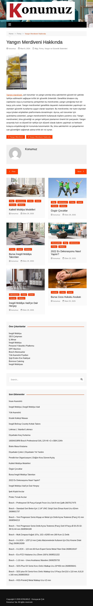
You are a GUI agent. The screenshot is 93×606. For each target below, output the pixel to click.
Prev (14, 171)
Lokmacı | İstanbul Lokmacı (21, 429)
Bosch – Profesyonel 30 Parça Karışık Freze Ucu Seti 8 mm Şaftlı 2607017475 (42, 503)
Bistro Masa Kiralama (18, 446)
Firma (41, 49)
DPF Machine (15, 349)
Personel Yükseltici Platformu (21, 346)
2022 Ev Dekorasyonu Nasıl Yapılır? (24, 480)
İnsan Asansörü (15, 401)
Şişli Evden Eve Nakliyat (19, 358)
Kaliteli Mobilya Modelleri (22, 209)
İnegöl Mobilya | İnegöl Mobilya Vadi (24, 407)
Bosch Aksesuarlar (17, 352)
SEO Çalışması (15, 336)
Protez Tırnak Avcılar (18, 497)
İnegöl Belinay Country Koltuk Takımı (24, 424)
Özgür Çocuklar (59, 210)
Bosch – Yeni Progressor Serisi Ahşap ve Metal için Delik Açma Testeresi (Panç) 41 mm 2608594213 (46, 518)
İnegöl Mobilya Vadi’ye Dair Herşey (24, 486)
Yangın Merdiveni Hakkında (40, 137)
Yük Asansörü (15, 412)
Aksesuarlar (56, 243)
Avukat (54, 292)
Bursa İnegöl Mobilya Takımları (22, 475)
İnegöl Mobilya (15, 333)
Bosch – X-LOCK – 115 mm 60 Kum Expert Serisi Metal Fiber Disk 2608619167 (43, 549)
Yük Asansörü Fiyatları (18, 355)
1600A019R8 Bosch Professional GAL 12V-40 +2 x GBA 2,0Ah (36, 441)
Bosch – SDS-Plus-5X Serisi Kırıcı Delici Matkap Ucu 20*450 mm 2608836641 (42, 566)
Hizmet (12, 205)
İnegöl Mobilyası (16, 364)
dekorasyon (21, 201)
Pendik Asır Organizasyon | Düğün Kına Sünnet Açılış (32, 458)
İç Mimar (12, 340)
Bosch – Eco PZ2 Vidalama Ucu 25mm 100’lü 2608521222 (34, 555)
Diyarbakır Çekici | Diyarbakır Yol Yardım (26, 452)
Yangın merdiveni (14, 95)
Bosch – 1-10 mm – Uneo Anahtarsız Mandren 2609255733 (34, 560)
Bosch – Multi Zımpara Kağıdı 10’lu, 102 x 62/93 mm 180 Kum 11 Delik (39, 535)
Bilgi (36, 49)
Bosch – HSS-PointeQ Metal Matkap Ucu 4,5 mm (30, 580)
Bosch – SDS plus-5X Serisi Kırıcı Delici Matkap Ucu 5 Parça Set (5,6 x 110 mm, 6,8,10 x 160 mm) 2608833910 (46, 573)
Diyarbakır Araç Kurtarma (19, 435)
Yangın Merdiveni (16, 137)
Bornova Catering (16, 361)
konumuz (12, 49)
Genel (38, 201)
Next (79, 171)
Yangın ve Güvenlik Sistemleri (56, 49)
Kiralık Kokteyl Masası (18, 418)
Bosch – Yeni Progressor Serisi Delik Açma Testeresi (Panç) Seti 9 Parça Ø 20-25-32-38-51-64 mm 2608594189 (45, 527)
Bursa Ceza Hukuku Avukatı (66, 297)
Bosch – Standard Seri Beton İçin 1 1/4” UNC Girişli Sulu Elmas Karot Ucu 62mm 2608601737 (43, 510)
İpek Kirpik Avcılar (16, 492)
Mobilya (21, 205)
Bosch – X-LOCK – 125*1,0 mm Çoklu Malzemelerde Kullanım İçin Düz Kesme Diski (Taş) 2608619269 (45, 542)
